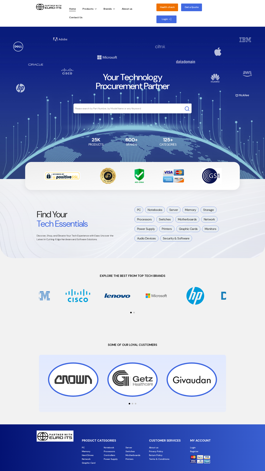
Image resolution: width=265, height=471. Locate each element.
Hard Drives (88, 455)
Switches (165, 219)
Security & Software (176, 238)
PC (139, 210)
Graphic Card (88, 462)
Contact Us (75, 17)
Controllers (109, 455)
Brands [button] (108, 8)
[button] (131, 312)
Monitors (210, 229)
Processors (144, 219)
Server (173, 210)
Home (72, 8)
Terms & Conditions (159, 459)
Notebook (109, 447)
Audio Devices (146, 238)
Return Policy (155, 455)
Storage (208, 210)
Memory (190, 210)
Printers (167, 229)
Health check (167, 7)
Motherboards (187, 219)
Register (194, 451)
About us (127, 8)
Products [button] (88, 8)
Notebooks (155, 210)
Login (193, 447)
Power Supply (146, 229)
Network (209, 219)
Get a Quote (191, 7)
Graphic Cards (188, 229)
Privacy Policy (156, 451)
